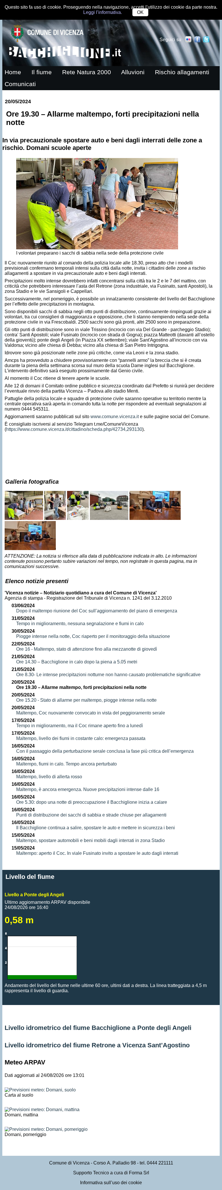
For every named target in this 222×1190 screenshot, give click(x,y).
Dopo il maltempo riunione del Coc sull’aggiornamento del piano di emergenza (96, 610)
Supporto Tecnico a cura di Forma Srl (111, 1172)
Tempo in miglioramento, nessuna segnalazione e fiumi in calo (80, 623)
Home (13, 72)
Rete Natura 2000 (86, 72)
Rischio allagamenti (182, 72)
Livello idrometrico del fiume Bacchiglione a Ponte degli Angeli (98, 1027)
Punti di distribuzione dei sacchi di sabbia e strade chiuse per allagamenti (91, 814)
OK (140, 12)
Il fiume (42, 72)
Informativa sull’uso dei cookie (111, 1182)
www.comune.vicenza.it (114, 416)
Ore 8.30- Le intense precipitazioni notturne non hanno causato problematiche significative (108, 674)
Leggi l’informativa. (102, 12)
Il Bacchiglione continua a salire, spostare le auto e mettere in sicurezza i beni (95, 827)
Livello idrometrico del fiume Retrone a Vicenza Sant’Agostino (97, 1045)
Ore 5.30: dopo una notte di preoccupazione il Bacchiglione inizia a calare (91, 802)
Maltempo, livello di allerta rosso (49, 776)
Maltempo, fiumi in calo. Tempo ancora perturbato (66, 763)
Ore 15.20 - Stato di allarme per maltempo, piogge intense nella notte (86, 700)
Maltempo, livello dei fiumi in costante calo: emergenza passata (80, 738)
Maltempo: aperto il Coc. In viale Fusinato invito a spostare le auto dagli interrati (97, 853)
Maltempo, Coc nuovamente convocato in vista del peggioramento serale (90, 712)
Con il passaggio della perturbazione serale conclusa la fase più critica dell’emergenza (105, 751)
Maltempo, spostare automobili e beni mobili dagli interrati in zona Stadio (90, 840)
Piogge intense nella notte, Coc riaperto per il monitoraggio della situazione (93, 636)
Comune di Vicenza (69, 1162)
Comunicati (20, 84)
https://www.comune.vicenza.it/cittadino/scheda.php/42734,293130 (74, 429)
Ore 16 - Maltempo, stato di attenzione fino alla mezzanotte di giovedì (86, 649)
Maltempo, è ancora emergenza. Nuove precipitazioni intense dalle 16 (87, 789)
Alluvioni (133, 72)
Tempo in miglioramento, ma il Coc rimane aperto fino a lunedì (79, 725)
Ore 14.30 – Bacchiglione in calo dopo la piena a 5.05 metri (76, 661)
